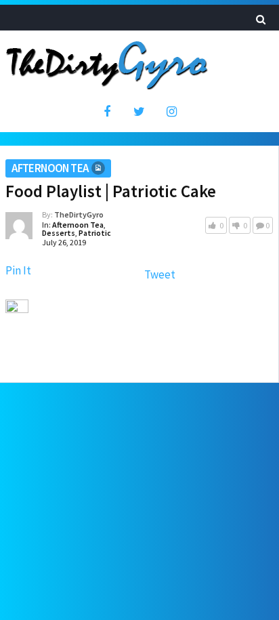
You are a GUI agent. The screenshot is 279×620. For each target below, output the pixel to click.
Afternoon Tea (50, 168)
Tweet (159, 274)
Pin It (18, 270)
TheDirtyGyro (79, 214)
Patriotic (95, 233)
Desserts (58, 233)
